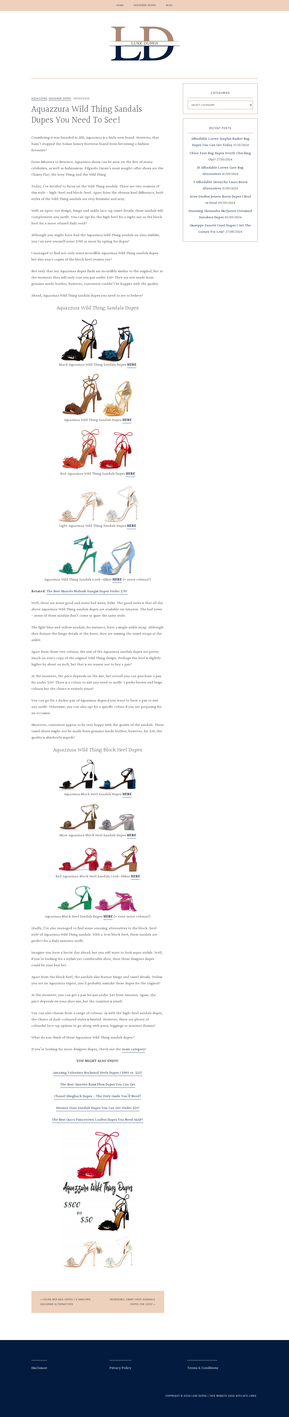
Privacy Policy (120, 1368)
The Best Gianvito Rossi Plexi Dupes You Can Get (97, 1084)
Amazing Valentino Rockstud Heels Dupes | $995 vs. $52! (97, 1073)
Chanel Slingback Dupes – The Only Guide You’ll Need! (97, 1096)
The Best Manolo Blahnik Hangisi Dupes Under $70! (87, 591)
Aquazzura (39, 98)
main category (133, 1049)
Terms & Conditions (202, 1368)
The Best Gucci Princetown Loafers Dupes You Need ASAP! (97, 1120)
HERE (131, 365)
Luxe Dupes (144, 43)
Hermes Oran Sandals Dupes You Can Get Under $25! (98, 1108)
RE (134, 526)
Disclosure (39, 1368)
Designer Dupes (60, 98)
